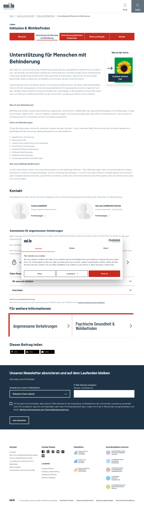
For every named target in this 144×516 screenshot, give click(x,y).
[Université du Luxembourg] (9, 6)
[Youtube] (58, 451)
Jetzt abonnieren (19, 420)
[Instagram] (53, 451)
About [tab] (105, 248)
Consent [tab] (38, 248)
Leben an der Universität (25, 16)
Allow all (104, 274)
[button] (17, 352)
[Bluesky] (43, 455)
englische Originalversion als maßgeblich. (91, 302)
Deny (40, 274)
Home (12, 16)
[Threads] (63, 451)
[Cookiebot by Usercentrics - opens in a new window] (110, 240)
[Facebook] (43, 451)
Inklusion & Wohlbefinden (46, 16)
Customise (70, 274)
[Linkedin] (48, 451)
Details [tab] (72, 248)
